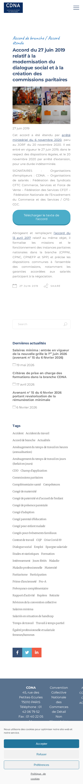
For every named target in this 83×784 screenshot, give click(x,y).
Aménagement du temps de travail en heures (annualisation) (40, 449)
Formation (47, 554)
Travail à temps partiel (50, 623)
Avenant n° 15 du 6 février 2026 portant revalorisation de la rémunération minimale (37, 396)
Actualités (43, 440)
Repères (42, 595)
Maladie (54, 560)
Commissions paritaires (28, 477)
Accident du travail (37, 433)
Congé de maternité (24, 491)
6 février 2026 (26, 407)
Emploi (38, 547)
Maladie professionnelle (27, 567)
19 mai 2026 (25, 365)
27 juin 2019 (28, 285)
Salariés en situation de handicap (33, 616)
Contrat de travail (23, 540)
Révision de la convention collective (34, 602)
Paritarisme (20, 574)
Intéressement (21, 560)
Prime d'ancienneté (24, 581)
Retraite (54, 595)
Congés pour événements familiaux (35, 533)
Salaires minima (23, 609)
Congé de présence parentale (30, 505)
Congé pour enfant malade (29, 526)
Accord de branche (28, 38)
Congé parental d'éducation (29, 519)
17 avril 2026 (25, 384)
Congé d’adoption (23, 512)
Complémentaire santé (27, 484)
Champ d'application (34, 470)
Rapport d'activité (24, 595)
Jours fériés (40, 560)
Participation (38, 574)
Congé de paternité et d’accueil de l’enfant (38, 498)
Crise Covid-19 (52, 540)
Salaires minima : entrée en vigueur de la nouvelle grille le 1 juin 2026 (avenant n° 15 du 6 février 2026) (41, 353)
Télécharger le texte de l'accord (41, 217)
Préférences (41, 764)
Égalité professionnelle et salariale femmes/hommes (34, 632)
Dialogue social (22, 547)
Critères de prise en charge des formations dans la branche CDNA (39, 375)
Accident (18, 433)
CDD (15, 470)
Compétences (51, 484)
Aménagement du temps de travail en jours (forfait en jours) (39, 461)
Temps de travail (23, 623)
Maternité (51, 567)
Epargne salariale (56, 547)
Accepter (41, 743)
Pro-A (42, 581)
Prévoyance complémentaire (30, 588)
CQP (39, 540)
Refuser (41, 754)
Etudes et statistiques (26, 554)
